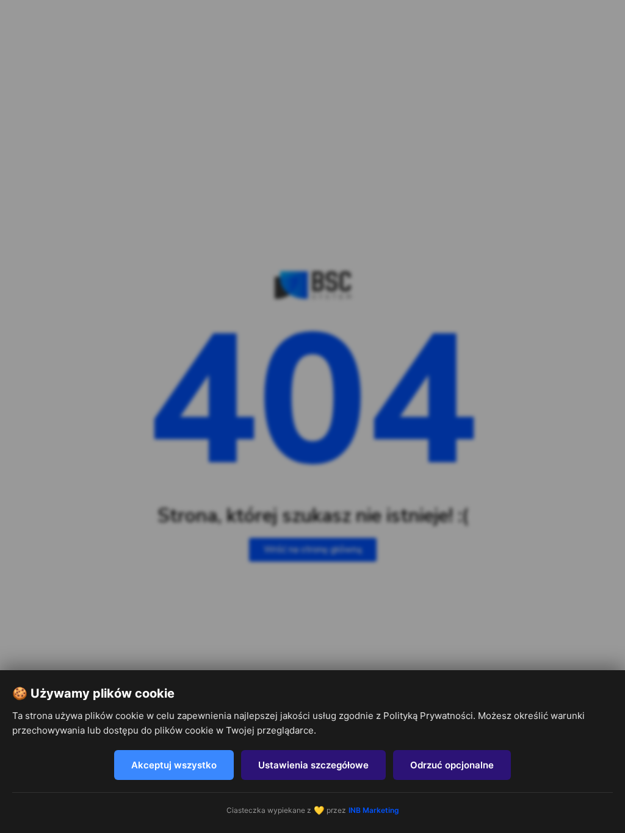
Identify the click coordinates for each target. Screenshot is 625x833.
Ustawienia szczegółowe (313, 765)
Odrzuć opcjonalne (452, 765)
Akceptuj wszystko (174, 765)
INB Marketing (374, 810)
